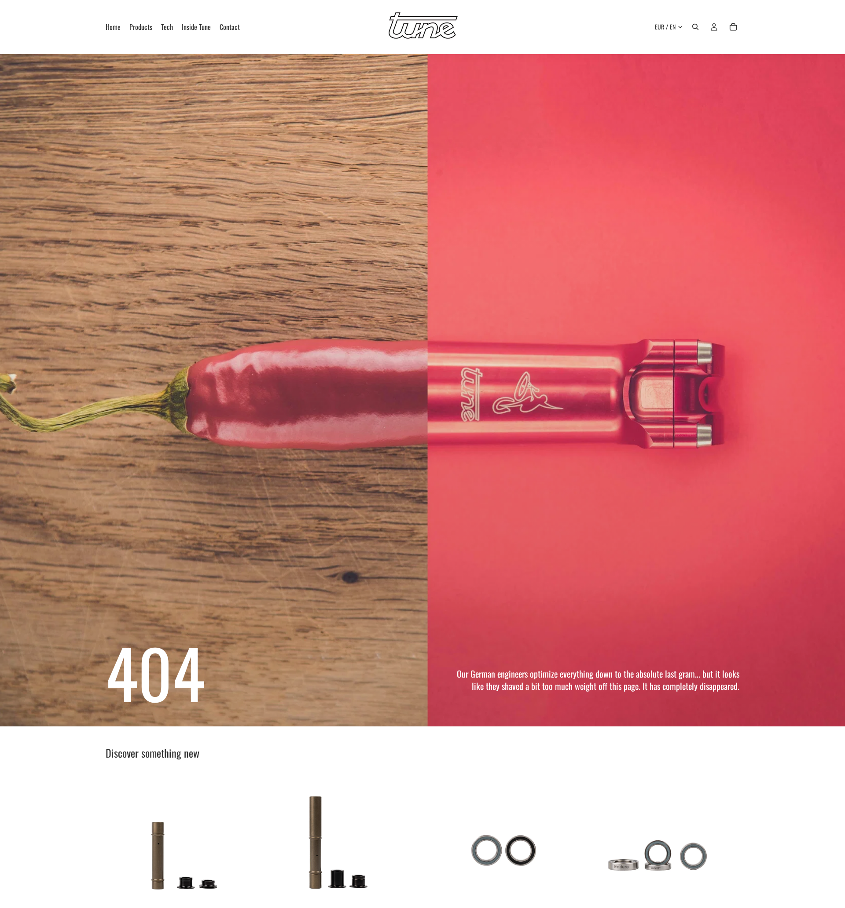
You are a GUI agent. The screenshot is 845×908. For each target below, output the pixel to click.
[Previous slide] (119, 851)
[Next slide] (247, 851)
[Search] (695, 26)
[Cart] (733, 26)
